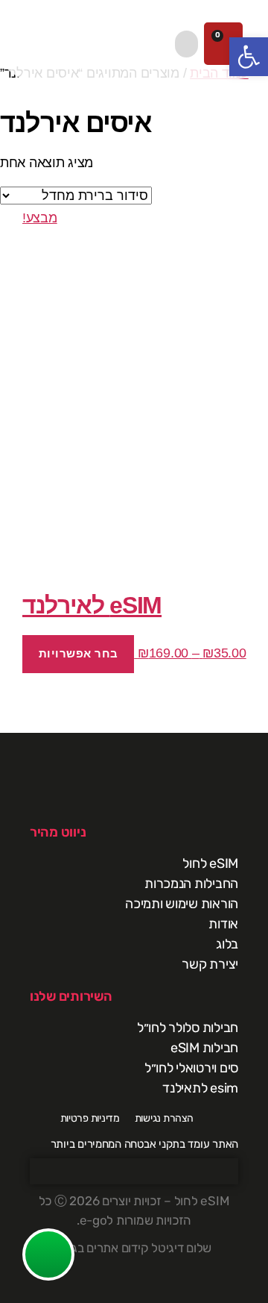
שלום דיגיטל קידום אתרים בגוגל (134, 1247)
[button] (186, 44)
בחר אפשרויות (78, 653)
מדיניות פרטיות (90, 1118)
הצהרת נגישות (164, 1118)
